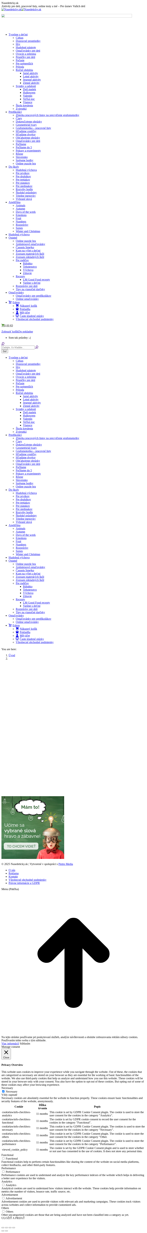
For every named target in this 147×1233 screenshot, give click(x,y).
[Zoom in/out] (13, 1227)
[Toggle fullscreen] (10, 1227)
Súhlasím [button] (25, 1043)
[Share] (6, 1227)
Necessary (11, 1091)
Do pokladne (25, 331)
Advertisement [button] (9, 1194)
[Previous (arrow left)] (2, 1230)
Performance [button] (8, 1168)
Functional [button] (7, 1154)
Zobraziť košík (9, 331)
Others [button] (5, 1208)
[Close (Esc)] (2, 1227)
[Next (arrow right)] (6, 1230)
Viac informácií (10, 1043)
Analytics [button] (6, 1181)
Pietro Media (65, 864)
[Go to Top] (73, 1033)
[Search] (36, 347)
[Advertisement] (73, 688)
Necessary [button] (7, 1087)
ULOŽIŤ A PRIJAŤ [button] (13, 1218)
